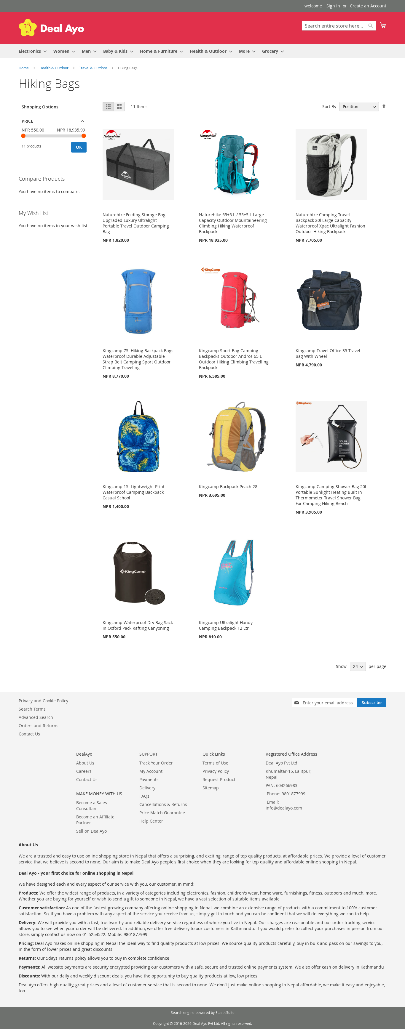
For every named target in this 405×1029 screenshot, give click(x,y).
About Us (85, 763)
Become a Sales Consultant (91, 805)
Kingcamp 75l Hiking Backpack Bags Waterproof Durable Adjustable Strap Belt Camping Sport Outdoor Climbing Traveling (138, 359)
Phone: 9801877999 (286, 793)
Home (24, 67)
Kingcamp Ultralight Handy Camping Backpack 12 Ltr (226, 625)
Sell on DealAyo (91, 831)
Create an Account (368, 6)
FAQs (144, 796)
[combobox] (339, 26)
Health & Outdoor (54, 67)
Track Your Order (156, 763)
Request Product (219, 779)
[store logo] (51, 27)
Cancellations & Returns (163, 804)
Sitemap (211, 788)
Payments (149, 779)
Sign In (333, 6)
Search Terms (32, 709)
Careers (84, 771)
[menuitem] (31, 51)
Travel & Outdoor (93, 67)
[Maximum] (84, 136)
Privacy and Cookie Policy (43, 700)
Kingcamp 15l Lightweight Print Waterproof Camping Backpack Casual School (134, 492)
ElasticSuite (225, 1012)
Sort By (329, 106)
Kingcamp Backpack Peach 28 (228, 486)
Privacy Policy (216, 771)
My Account (150, 771)
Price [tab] (27, 121)
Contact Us (29, 734)
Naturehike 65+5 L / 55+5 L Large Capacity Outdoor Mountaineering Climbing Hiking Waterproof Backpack (233, 223)
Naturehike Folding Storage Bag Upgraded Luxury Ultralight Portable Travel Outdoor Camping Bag (136, 223)
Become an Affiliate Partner (95, 820)
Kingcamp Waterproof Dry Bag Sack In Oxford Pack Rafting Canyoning (138, 625)
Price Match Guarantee (162, 812)
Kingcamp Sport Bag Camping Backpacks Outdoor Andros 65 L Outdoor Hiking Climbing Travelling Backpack (234, 359)
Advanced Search (36, 717)
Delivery (147, 788)
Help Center (151, 821)
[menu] (202, 51)
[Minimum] (23, 136)
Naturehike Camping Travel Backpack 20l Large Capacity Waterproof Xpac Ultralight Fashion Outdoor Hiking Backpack (330, 223)
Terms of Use (215, 763)
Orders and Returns (38, 725)
